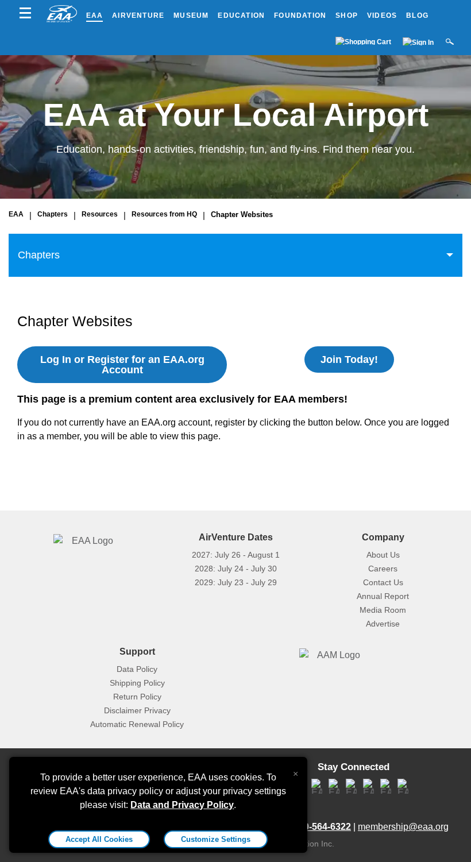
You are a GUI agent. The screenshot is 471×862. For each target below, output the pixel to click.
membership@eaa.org (403, 827)
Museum (191, 15)
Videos (382, 15)
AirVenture (138, 15)
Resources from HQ (164, 214)
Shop (346, 15)
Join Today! (349, 359)
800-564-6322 (322, 827)
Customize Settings (215, 839)
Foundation (300, 15)
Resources (100, 214)
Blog (417, 15)
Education (241, 15)
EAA (94, 15)
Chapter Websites (242, 214)
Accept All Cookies (99, 839)
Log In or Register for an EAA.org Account (122, 365)
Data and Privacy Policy (182, 805)
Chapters (52, 214)
